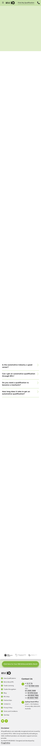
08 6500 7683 (32, 698)
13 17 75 (29, 683)
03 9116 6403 (33, 693)
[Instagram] (6, 721)
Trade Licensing (9, 686)
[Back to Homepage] (10, 2)
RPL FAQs (7, 697)
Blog (5, 693)
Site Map (6, 715)
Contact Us (7, 704)
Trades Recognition (10, 689)
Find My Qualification (26, 3)
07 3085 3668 (30, 691)
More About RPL (9, 682)
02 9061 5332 (34, 686)
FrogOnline (5, 743)
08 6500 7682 (33, 695)
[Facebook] (2, 721)
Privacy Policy (8, 708)
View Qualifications (10, 678)
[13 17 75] (38, 4)
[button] (20, 366)
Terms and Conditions (11, 711)
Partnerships (8, 700)
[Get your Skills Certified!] (3, 2)
